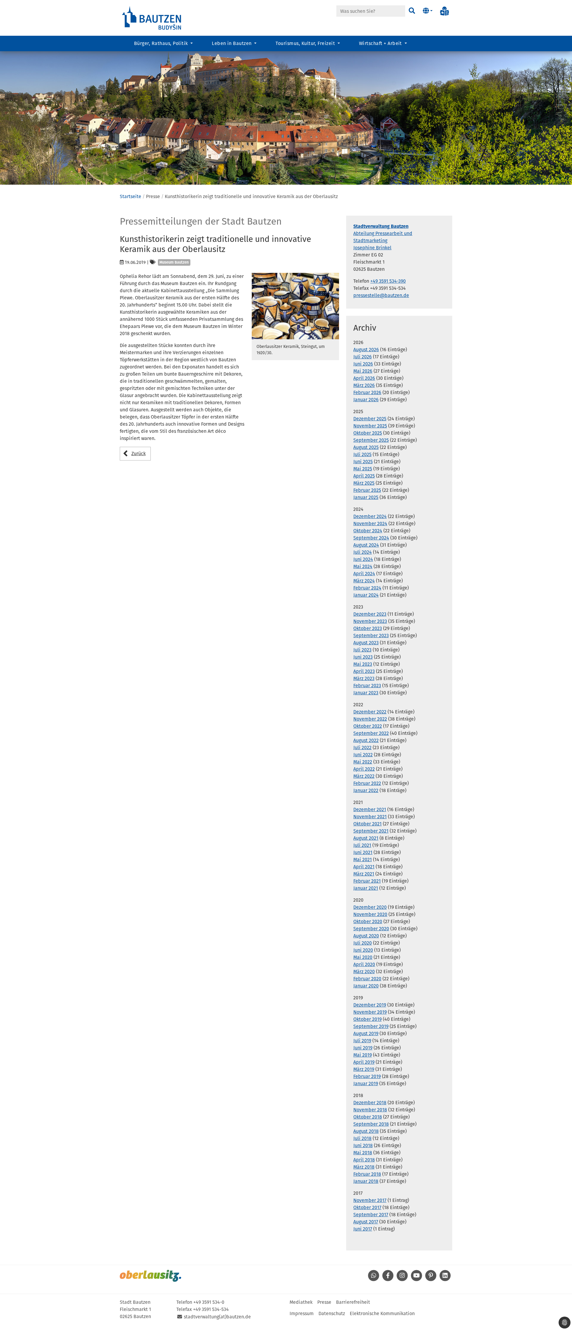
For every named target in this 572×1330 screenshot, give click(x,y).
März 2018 (363, 1167)
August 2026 (366, 349)
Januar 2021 (365, 888)
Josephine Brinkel (372, 248)
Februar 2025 (367, 490)
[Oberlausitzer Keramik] (295, 306)
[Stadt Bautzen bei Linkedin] (445, 1279)
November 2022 (370, 719)
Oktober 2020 (367, 921)
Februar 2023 (367, 685)
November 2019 (370, 1012)
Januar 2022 (365, 790)
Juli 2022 (362, 747)
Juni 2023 (363, 657)
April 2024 (364, 573)
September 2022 (371, 733)
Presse (324, 1302)
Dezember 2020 (370, 907)
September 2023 (371, 635)
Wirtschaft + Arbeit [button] (381, 43)
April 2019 (363, 1062)
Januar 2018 (365, 1181)
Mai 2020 (362, 957)
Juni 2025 (363, 461)
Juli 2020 (362, 943)
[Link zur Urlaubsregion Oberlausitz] (150, 1276)
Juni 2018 (363, 1145)
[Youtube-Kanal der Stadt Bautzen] (416, 1279)
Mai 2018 (362, 1152)
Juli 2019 (362, 1040)
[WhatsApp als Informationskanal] (373, 1279)
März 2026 (364, 385)
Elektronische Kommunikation (382, 1313)
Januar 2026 (366, 399)
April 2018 (364, 1160)
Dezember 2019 (369, 1005)
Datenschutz (331, 1313)
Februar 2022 (367, 783)
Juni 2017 (362, 1229)
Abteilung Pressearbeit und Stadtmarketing (382, 233)
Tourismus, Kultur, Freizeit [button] (306, 43)
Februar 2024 (367, 588)
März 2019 (363, 1069)
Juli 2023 (362, 650)
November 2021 (370, 816)
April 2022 (364, 769)
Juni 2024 (363, 559)
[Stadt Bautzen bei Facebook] (388, 1279)
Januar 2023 (365, 693)
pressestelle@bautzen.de (381, 295)
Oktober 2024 (367, 530)
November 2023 (370, 621)
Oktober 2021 (367, 824)
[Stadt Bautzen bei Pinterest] (431, 1279)
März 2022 (363, 776)
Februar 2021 (367, 881)
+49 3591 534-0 (208, 1302)
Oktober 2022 (367, 726)
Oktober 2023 (367, 628)
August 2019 (365, 1033)
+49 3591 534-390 (388, 281)
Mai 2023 (362, 664)
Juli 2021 (362, 845)
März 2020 (364, 971)
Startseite (130, 196)
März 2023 (363, 678)
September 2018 (371, 1124)
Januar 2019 (365, 1083)
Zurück (138, 453)
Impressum (302, 1313)
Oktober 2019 (367, 1019)
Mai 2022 (362, 762)
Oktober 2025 (367, 433)
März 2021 (363, 874)
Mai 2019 (362, 1055)
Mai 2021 (362, 859)
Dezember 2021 (369, 809)
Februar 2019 (367, 1076)
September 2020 (371, 928)
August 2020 (366, 936)
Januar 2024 (366, 595)
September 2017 (370, 1214)
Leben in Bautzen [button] (232, 43)
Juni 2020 (363, 950)
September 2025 (371, 440)
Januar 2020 (366, 986)
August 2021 (365, 838)
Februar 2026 (367, 392)
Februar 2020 (367, 978)
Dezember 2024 (370, 516)
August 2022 (366, 740)
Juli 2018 (362, 1138)
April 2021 (363, 866)
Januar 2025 (365, 497)
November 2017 (369, 1200)
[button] (427, 11)
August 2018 (366, 1131)
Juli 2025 (362, 454)
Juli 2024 (362, 552)
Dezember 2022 (369, 712)
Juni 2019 (362, 1048)
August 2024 (366, 545)
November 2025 (370, 426)
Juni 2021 (362, 852)
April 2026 (364, 378)
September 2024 (371, 538)
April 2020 (364, 964)
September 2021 (370, 831)
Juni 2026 (363, 364)
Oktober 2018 (367, 1117)
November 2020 (370, 914)
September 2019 (370, 1026)
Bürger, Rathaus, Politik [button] (161, 43)
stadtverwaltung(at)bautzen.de (217, 1317)
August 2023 (366, 642)
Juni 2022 (363, 754)
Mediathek (301, 1302)
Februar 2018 (367, 1174)
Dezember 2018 (369, 1102)
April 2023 (364, 671)
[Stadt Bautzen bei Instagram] (402, 1279)
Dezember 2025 (369, 418)
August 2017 (365, 1222)
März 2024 (364, 581)
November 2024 (370, 523)
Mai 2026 (362, 371)
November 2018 (370, 1110)
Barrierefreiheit (353, 1302)
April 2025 (364, 476)
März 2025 (363, 483)
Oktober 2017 (367, 1207)
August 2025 (366, 447)
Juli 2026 (362, 357)
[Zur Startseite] (152, 17)
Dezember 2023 (369, 614)
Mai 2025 (362, 469)
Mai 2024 (362, 566)
